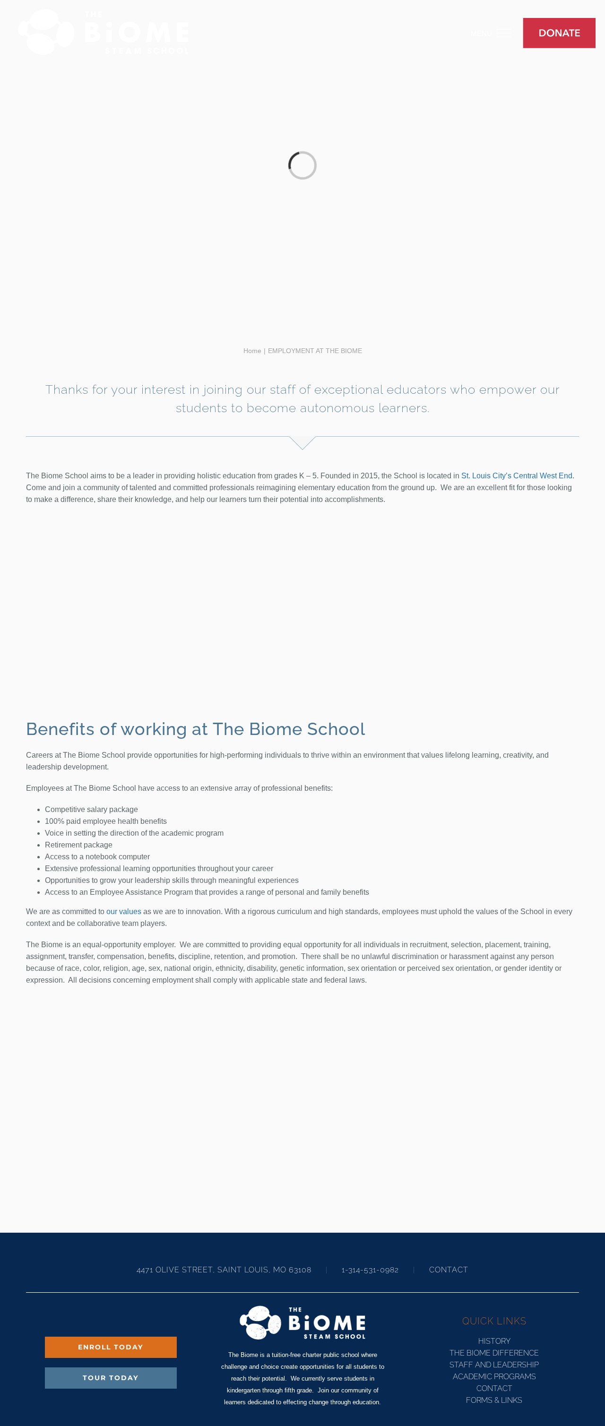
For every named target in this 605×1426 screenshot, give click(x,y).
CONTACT (448, 1269)
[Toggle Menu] (510, 33)
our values (123, 911)
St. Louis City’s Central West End (516, 476)
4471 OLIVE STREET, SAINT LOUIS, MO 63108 (225, 1269)
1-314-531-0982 (370, 1269)
